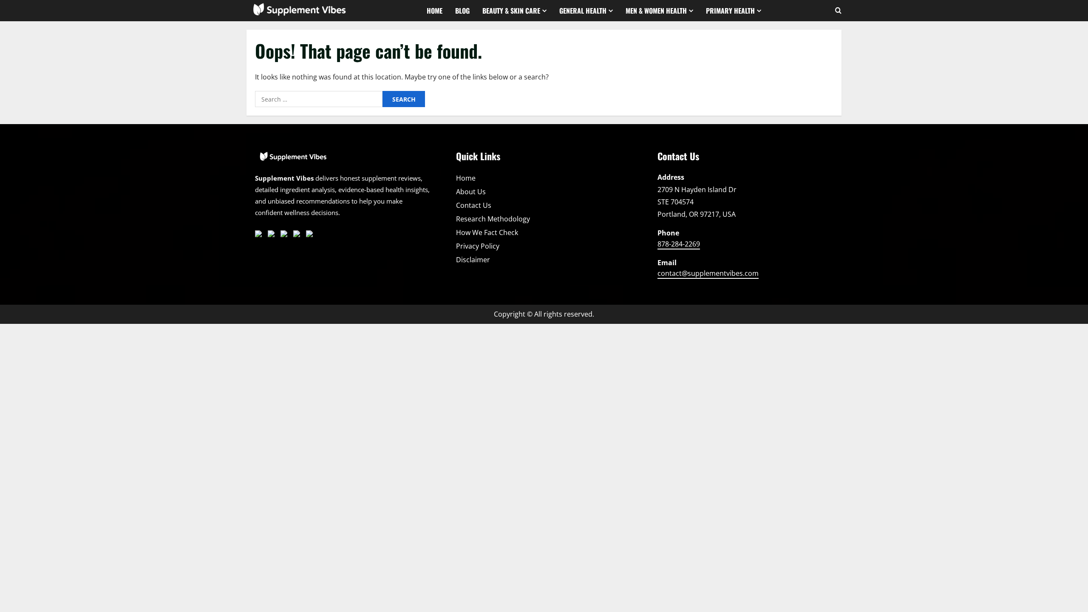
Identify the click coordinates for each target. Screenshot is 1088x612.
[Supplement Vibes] (293, 160)
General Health (582, 11)
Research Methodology (493, 219)
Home (434, 11)
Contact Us (473, 205)
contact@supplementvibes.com (708, 273)
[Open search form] (838, 10)
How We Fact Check (487, 232)
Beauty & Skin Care (511, 11)
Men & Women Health (656, 11)
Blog (462, 11)
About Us (471, 191)
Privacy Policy (477, 246)
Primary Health (730, 11)
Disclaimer (473, 259)
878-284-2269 (678, 244)
